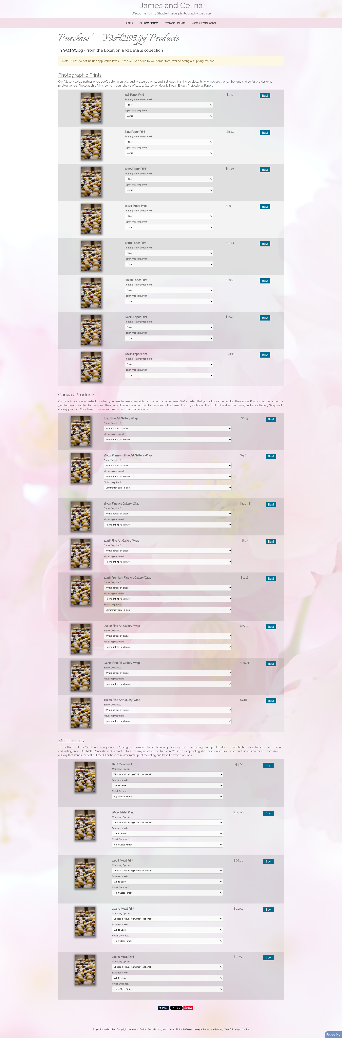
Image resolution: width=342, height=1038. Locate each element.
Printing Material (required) (138, 99)
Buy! (265, 95)
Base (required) (119, 780)
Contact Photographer (204, 23)
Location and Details (123, 50)
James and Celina (171, 5)
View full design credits (236, 1029)
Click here (86, 409)
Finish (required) (112, 482)
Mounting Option (121, 769)
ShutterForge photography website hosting (200, 1029)
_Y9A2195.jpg (70, 50)
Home (129, 23)
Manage (336, 2)
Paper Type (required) (136, 110)
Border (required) (112, 423)
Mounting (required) (114, 434)
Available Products (175, 23)
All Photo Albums (149, 23)
